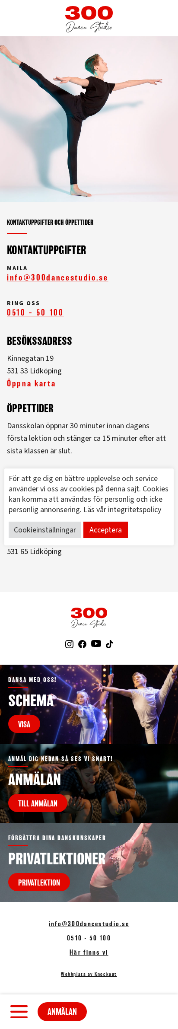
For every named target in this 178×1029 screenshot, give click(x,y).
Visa (24, 724)
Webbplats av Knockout (89, 974)
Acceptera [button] (105, 530)
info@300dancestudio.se (57, 277)
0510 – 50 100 (35, 312)
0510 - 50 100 (89, 938)
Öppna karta (31, 383)
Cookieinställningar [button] (45, 530)
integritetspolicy (134, 509)
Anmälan (62, 1011)
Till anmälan (37, 803)
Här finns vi (89, 952)
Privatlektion (39, 882)
